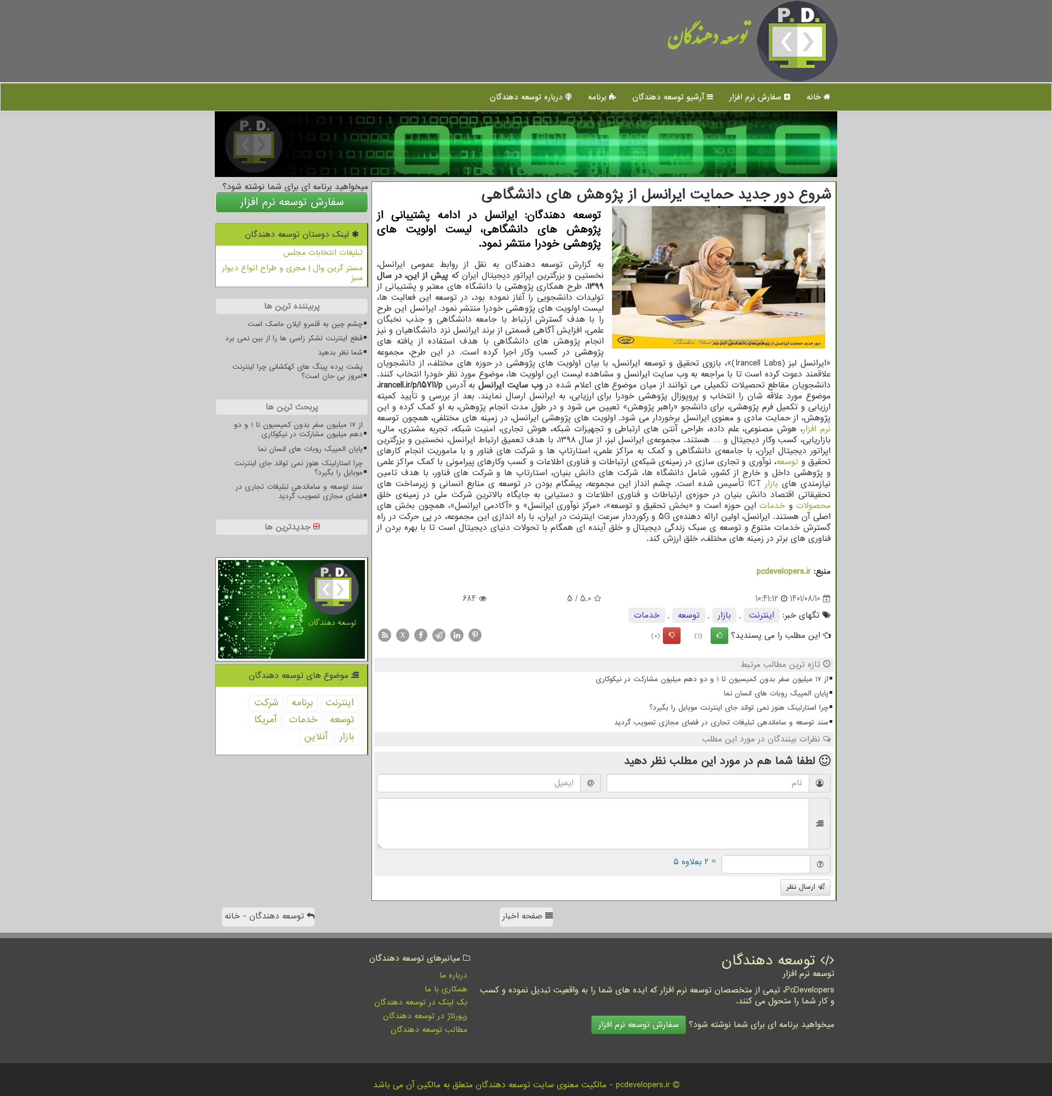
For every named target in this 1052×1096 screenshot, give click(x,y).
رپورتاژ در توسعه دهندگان (425, 1016)
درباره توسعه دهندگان (527, 97)
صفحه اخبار (523, 916)
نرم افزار (817, 429)
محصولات (813, 505)
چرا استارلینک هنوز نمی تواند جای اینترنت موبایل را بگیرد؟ (738, 708)
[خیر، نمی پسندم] (672, 635)
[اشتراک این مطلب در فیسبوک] (420, 635)
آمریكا (265, 719)
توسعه (787, 462)
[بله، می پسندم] (719, 635)
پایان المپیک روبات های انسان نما (776, 693)
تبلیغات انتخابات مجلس (323, 253)
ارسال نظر (802, 887)
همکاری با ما (446, 989)
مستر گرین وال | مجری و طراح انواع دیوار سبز (292, 273)
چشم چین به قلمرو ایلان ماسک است (305, 324)
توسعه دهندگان (708, 40)
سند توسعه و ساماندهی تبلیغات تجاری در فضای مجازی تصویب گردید (721, 722)
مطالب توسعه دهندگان (429, 1030)
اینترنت (761, 615)
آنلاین (315, 736)
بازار (771, 483)
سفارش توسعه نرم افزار (292, 202)
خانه (815, 97)
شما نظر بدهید (340, 352)
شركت (266, 702)
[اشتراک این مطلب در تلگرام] (439, 635)
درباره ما (453, 975)
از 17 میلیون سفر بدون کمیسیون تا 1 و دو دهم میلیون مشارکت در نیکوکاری (712, 679)
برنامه (598, 97)
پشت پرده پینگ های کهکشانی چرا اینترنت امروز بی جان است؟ (297, 371)
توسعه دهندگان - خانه (266, 916)
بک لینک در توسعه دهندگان (420, 1002)
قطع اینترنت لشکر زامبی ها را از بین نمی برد (294, 338)
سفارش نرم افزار (756, 97)
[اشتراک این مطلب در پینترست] (475, 635)
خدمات (772, 505)
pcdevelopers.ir (784, 571)
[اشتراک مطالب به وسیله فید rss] (384, 635)
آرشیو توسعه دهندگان (669, 97)
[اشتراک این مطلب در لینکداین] (457, 635)
